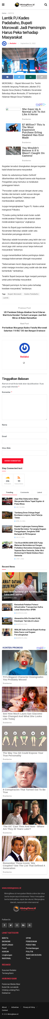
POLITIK (29, 952)
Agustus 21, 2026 (11, 598)
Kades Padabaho (31, 294)
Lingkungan (7, 955)
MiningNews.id (13, 1014)
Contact (5, 1010)
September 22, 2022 (28, 43)
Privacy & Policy (29, 1007)
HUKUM (5, 952)
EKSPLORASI (7, 945)
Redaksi (13, 43)
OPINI (28, 938)
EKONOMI (6, 941)
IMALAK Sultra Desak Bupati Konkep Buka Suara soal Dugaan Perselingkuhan (29, 632)
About (4, 1007)
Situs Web (6, 448)
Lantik (5, 298)
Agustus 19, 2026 (21, 638)
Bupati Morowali (14, 294)
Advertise (15, 1007)
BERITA (11, 13)
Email (4, 436)
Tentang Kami (7, 973)
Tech (28, 958)
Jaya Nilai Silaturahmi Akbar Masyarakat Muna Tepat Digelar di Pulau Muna (29, 501)
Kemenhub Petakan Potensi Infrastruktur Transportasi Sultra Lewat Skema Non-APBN (28, 607)
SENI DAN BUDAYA (33, 955)
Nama (4, 425)
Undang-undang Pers (10, 990)
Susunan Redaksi (9, 970)
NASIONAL (6, 958)
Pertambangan (32, 948)
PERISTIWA (31, 945)
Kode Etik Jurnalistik (10, 987)
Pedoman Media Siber (11, 984)
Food (4, 948)
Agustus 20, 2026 (21, 613)
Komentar (7, 392)
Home (4, 13)
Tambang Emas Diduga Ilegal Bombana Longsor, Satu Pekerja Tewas (28, 515)
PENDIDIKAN (31, 941)
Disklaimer (6, 993)
